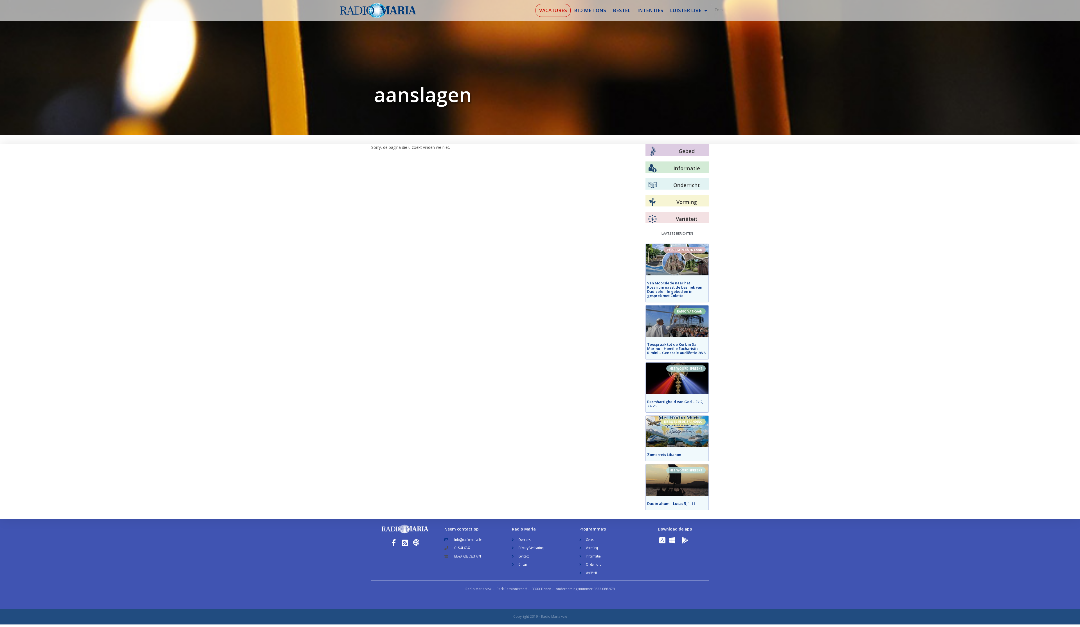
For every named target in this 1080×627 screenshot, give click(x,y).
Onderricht (686, 185)
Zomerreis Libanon (664, 454)
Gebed (687, 151)
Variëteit (687, 218)
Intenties (650, 10)
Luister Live (685, 10)
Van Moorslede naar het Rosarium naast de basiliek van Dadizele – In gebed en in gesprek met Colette (674, 289)
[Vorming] (652, 202)
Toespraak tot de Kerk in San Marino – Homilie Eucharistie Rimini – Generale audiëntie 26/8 (676, 348)
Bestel (622, 10)
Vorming (686, 202)
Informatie (686, 168)
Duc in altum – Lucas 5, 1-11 (671, 503)
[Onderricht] (652, 185)
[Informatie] (652, 168)
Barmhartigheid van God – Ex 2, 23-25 (675, 403)
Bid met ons (590, 10)
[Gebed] (653, 151)
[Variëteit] (652, 219)
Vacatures (553, 10)
